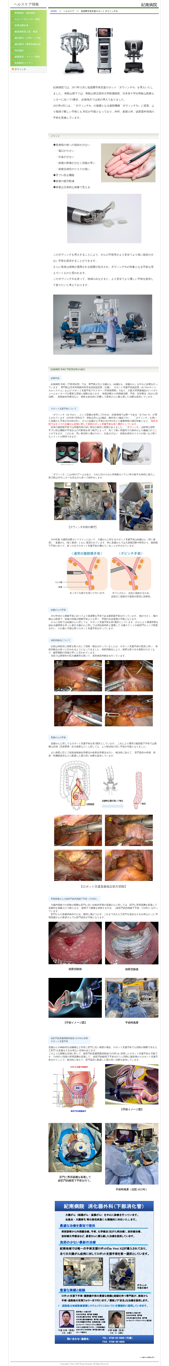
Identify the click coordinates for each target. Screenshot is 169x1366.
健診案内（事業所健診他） (28, 44)
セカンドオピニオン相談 (27, 19)
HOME (54, 11)
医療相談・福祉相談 (25, 13)
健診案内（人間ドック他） (28, 38)
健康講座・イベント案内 (27, 56)
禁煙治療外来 (21, 25)
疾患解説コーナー (24, 63)
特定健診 (19, 50)
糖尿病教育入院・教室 (26, 31)
